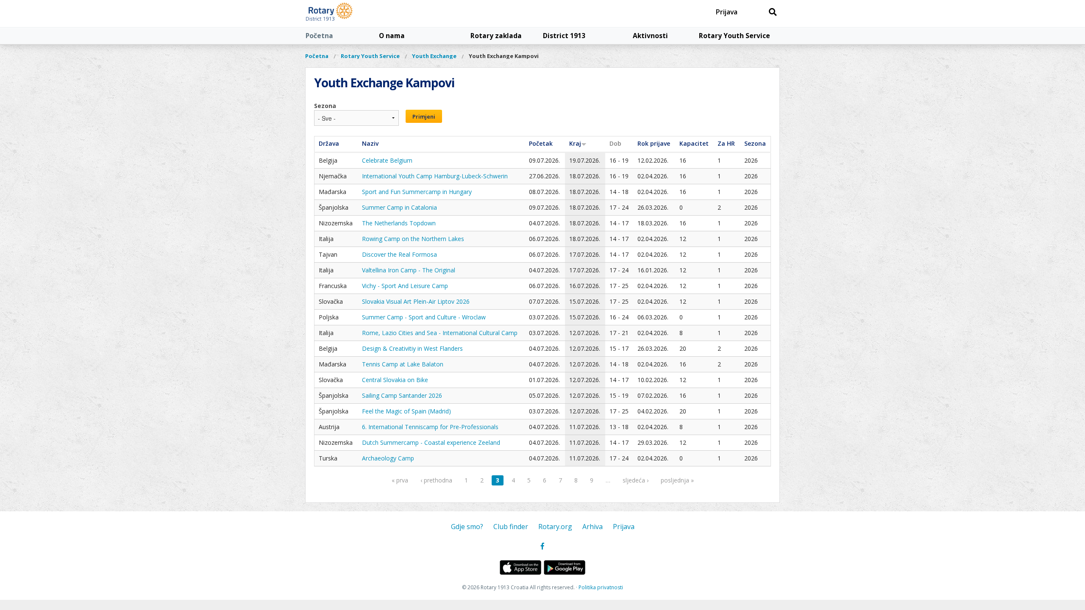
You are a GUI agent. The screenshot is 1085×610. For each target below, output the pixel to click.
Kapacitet (694, 143)
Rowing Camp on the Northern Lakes (413, 239)
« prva (400, 480)
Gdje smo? (467, 526)
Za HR (726, 143)
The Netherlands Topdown (399, 223)
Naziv (370, 143)
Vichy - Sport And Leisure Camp (405, 286)
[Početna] (348, 13)
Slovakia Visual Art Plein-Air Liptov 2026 (416, 301)
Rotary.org (555, 526)
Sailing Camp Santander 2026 (402, 395)
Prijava (726, 12)
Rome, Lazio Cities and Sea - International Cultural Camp (439, 333)
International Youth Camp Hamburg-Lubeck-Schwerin (435, 176)
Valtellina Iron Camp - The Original (408, 270)
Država (329, 143)
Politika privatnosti (601, 587)
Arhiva (592, 526)
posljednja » (677, 480)
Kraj (575, 143)
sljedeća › (635, 480)
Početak (541, 143)
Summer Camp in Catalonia (399, 207)
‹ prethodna (436, 480)
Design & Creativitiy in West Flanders (412, 348)
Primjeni (423, 116)
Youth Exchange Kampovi (504, 56)
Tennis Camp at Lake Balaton (402, 364)
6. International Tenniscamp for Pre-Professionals (430, 427)
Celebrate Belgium (387, 160)
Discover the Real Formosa (399, 254)
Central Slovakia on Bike (395, 380)
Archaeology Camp (388, 458)
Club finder (510, 526)
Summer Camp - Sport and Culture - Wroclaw (424, 317)
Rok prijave (653, 143)
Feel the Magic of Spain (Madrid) (406, 411)
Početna (319, 35)
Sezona (325, 106)
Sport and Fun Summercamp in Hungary (417, 192)
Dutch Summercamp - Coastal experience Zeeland (431, 442)
